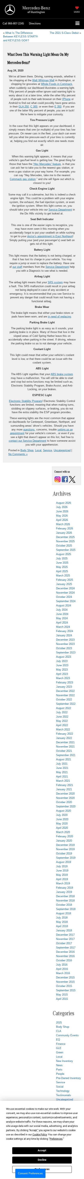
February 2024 (64, 631)
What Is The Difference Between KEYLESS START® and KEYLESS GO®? (20, 36)
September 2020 (65, 806)
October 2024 (64, 596)
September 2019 (65, 857)
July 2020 (61, 815)
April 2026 (62, 519)
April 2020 (62, 827)
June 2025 (62, 562)
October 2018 (64, 904)
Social (59, 1086)
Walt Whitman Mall (43, 80)
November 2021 (65, 746)
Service (47, 450)
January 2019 (64, 892)
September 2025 (65, 549)
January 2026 (64, 532)
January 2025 (64, 584)
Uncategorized (62, 450)
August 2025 (63, 554)
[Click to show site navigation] (77, 24)
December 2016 (65, 951)
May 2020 (62, 823)
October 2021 (64, 750)
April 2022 (62, 725)
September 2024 (65, 601)
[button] (13, 23)
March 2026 (63, 524)
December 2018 (65, 896)
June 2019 (62, 870)
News (59, 1065)
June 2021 (62, 768)
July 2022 (61, 712)
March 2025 (63, 575)
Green (59, 1052)
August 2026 (63, 502)
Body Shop (26, 450)
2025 (59, 1022)
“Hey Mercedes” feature (47, 164)
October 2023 (64, 648)
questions (29, 429)
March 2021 (63, 780)
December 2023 (65, 639)
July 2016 (61, 964)
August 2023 (63, 656)
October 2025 (64, 545)
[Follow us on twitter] (72, 479)
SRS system (55, 282)
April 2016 (62, 968)
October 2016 (64, 960)
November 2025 (65, 541)
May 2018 (62, 921)
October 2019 (64, 853)
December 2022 (65, 691)
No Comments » (18, 454)
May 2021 (62, 772)
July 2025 (61, 558)
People (60, 1073)
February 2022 (64, 733)
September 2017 (65, 947)
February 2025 (64, 579)
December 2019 (65, 844)
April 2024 (62, 622)
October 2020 (64, 802)
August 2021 (63, 759)
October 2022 (64, 699)
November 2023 (65, 643)
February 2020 (64, 836)
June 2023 (62, 665)
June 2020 (62, 819)
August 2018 (63, 913)
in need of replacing (59, 316)
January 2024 (64, 635)
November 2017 (65, 939)
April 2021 (62, 776)
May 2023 (62, 669)
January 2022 (64, 738)
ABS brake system (62, 374)
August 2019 (63, 862)
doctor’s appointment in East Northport (50, 236)
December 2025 (65, 537)
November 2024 (65, 592)
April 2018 (62, 926)
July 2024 (61, 609)
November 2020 (65, 797)
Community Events (67, 1035)
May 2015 (62, 994)
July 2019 (61, 866)
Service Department (60, 209)
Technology (63, 1090)
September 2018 (65, 909)
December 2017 (65, 934)
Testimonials (63, 1095)
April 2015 (62, 998)
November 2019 (65, 849)
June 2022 (62, 716)
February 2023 (64, 682)
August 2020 (63, 810)
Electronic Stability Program (25, 401)
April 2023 (62, 673)
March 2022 (63, 729)
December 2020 (65, 793)
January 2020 (64, 840)
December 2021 (65, 742)
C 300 (33, 106)
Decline (42, 1159)
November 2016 (65, 956)
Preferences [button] (56, 1138)
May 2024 (62, 618)
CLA (58, 1031)
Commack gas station (23, 179)
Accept (42, 1150)
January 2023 (64, 686)
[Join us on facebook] (65, 479)
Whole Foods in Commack (56, 84)
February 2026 (64, 528)
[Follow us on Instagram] (57, 479)
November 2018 (65, 900)
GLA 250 (24, 106)
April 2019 (62, 879)
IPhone (66, 99)
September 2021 (65, 755)
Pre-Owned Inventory (68, 1078)
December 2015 (65, 977)
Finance (60, 1043)
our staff (17, 266)
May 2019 (62, 874)
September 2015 (65, 990)
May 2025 (62, 567)
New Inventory (64, 1061)
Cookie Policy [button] (39, 1134)
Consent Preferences (30, 1173)
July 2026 (61, 507)
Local (38, 450)
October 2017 (64, 943)
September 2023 (65, 652)
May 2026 (62, 515)
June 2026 (62, 511)
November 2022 (65, 695)
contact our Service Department (27, 440)
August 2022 (63, 708)
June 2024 (62, 614)
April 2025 (62, 571)
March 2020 (63, 832)
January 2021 (64, 789)
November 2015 (65, 981)
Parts (59, 1069)
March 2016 (63, 973)
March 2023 (63, 678)
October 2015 (64, 986)
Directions (35, 23)
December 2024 (65, 588)
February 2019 (64, 887)
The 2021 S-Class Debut (64, 32)
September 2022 (65, 703)
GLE (58, 1048)
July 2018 (61, 917)
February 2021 (64, 785)
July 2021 (61, 763)
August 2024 (63, 605)
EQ (58, 1039)
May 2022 (62, 720)
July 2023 (61, 661)
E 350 (57, 106)
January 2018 (64, 930)
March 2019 (63, 883)
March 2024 (63, 626)
